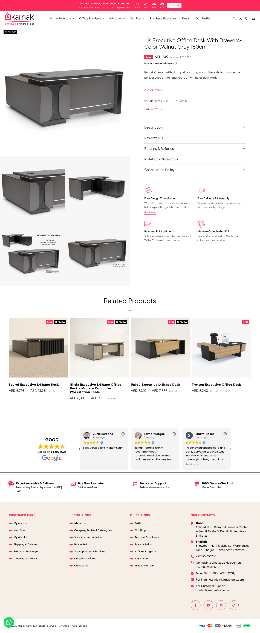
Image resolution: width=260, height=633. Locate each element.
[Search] (234, 18)
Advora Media (79, 625)
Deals (186, 18)
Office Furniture (90, 18)
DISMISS (174, 5)
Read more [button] (141, 464)
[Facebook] (195, 605)
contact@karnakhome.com (213, 590)
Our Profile (202, 18)
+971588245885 (206, 567)
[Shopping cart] (253, 18)
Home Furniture (60, 18)
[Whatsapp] (221, 605)
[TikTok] (233, 605)
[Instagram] (208, 605)
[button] (230, 449)
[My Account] (240, 18)
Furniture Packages (163, 18)
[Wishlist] (246, 18)
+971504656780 (206, 556)
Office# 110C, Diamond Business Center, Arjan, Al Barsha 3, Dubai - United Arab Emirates (222, 531)
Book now (150, 212)
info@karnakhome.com (229, 579)
